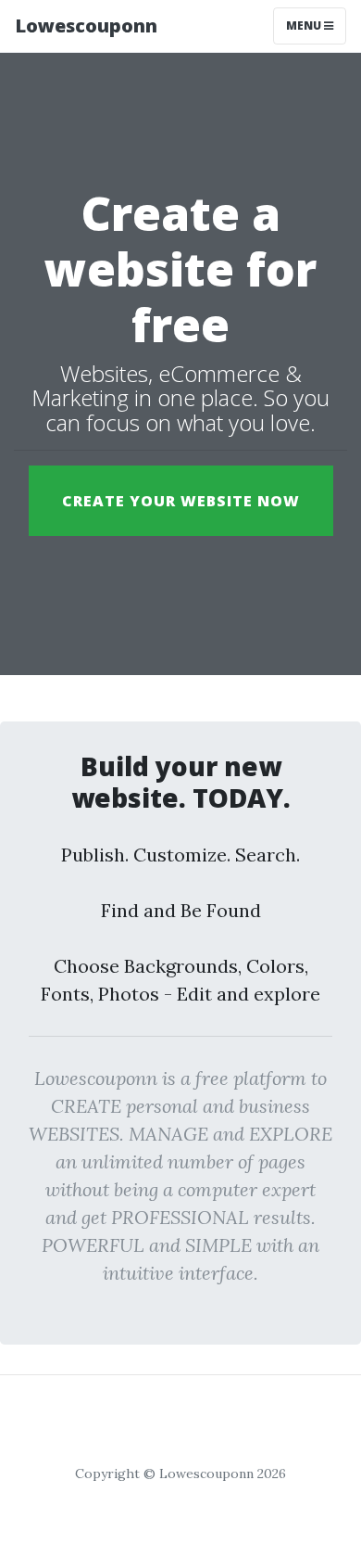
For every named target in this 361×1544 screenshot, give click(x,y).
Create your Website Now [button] (181, 501)
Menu (305, 25)
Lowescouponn (86, 25)
